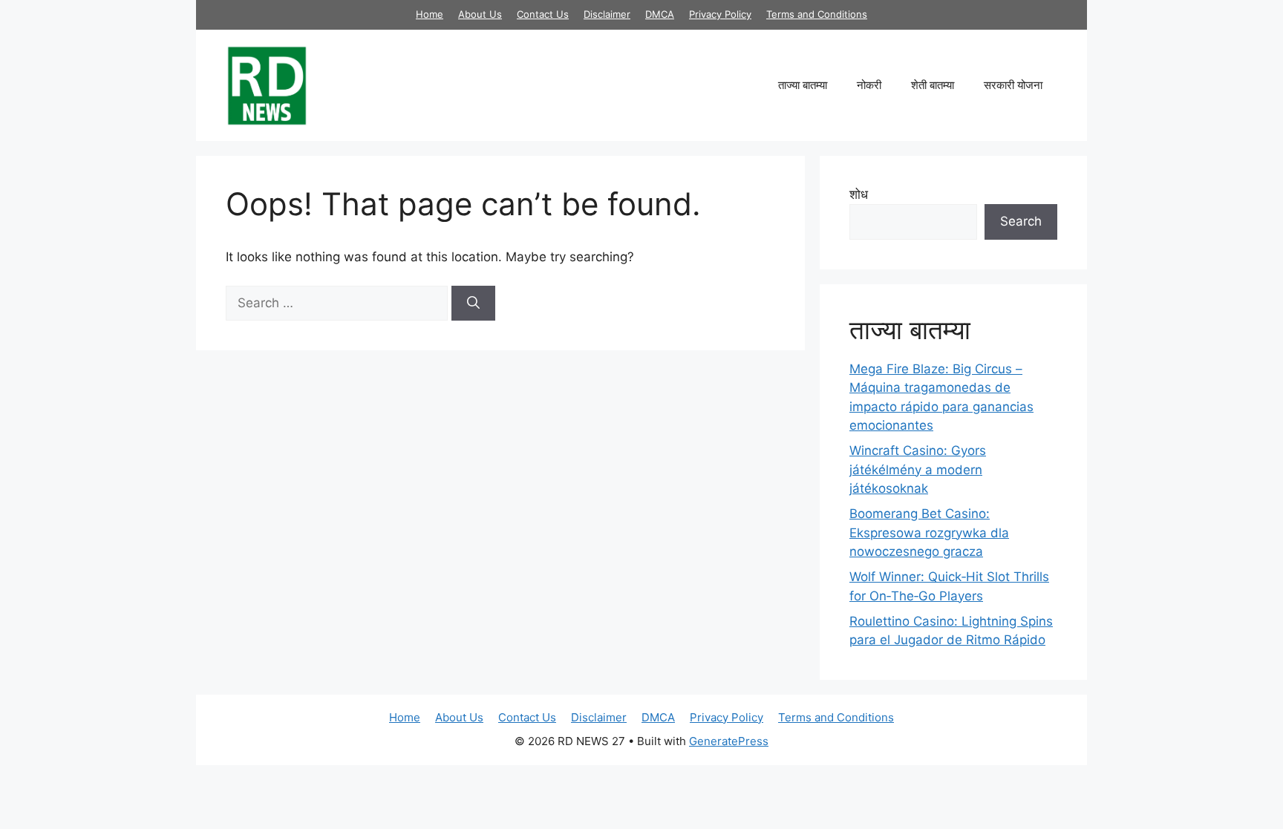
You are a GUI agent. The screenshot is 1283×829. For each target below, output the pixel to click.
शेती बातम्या (932, 85)
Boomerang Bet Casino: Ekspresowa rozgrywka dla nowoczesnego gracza (929, 532)
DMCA (659, 14)
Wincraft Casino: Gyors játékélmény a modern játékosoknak (917, 469)
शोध (858, 194)
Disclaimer (607, 14)
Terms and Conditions (816, 14)
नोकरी (869, 85)
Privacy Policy (720, 14)
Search (1021, 221)
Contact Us (543, 14)
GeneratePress (728, 741)
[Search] (473, 303)
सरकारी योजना (1013, 85)
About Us (480, 14)
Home (429, 14)
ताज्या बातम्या (802, 85)
